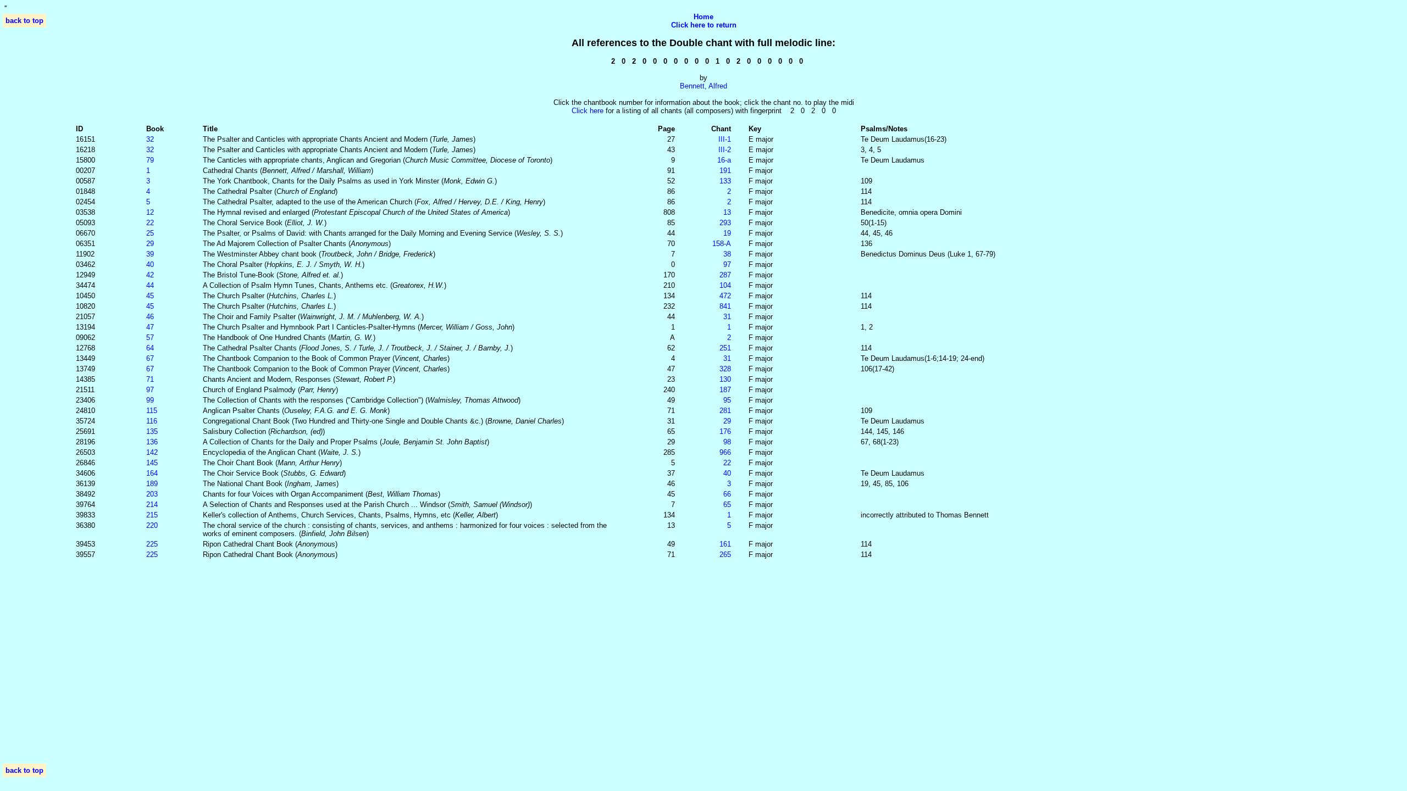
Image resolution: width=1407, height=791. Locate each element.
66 (727, 494)
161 (725, 544)
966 (725, 452)
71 (150, 379)
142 (152, 452)
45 (150, 296)
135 (152, 431)
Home (703, 17)
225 (152, 544)
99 (150, 400)
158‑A (721, 243)
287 (725, 275)
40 (150, 264)
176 (725, 431)
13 (727, 212)
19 (727, 233)
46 (150, 317)
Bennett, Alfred (703, 86)
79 (150, 160)
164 (152, 473)
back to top (24, 20)
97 (727, 264)
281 (725, 410)
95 (727, 400)
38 (727, 254)
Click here (587, 111)
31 (727, 317)
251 (725, 348)
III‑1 (724, 139)
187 (725, 390)
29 (150, 243)
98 (727, 442)
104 (725, 285)
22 (150, 223)
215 (152, 515)
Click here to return (703, 25)
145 (152, 463)
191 (725, 170)
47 (150, 327)
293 (725, 223)
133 (725, 181)
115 (151, 410)
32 (150, 139)
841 (725, 306)
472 (725, 296)
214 (152, 504)
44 (150, 285)
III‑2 (724, 150)
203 (152, 494)
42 (150, 275)
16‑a (724, 160)
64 (150, 348)
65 (727, 504)
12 (150, 212)
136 (152, 442)
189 (152, 484)
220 (152, 525)
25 (150, 233)
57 (150, 337)
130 (725, 379)
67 (150, 358)
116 (151, 421)
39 (150, 254)
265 (725, 554)
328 (725, 369)
